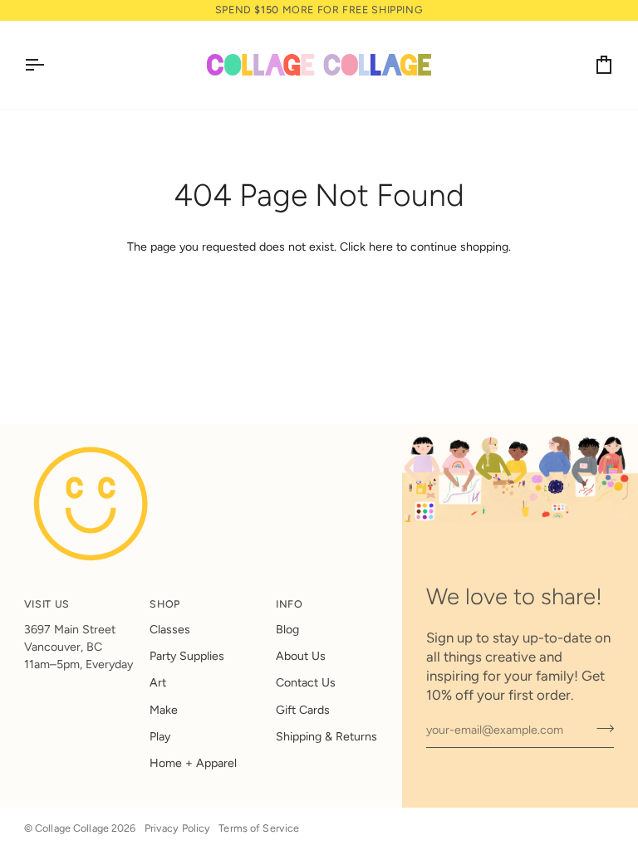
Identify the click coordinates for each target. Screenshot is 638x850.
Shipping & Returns (326, 737)
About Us (301, 656)
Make (164, 710)
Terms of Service (258, 828)
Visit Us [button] (47, 604)
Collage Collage (72, 828)
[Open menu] (49, 65)
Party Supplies (187, 656)
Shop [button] (165, 604)
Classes (170, 630)
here (381, 247)
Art (158, 683)
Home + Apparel (193, 763)
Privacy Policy (178, 828)
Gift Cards (303, 710)
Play (160, 737)
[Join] (600, 728)
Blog (287, 630)
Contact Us (306, 683)
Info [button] (289, 604)
